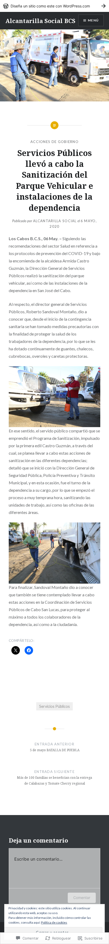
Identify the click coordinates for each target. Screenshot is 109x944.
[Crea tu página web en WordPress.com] (54, 6)
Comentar (81, 897)
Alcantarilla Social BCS (40, 21)
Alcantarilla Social (55, 221)
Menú (93, 20)
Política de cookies (54, 922)
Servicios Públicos (54, 706)
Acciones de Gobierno (54, 142)
